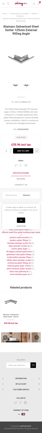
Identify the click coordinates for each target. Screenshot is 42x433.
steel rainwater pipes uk (20, 274)
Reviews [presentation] (21, 179)
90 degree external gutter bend (19, 252)
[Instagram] (25, 403)
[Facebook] (20, 403)
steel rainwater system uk (19, 246)
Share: (21, 161)
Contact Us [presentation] (21, 185)
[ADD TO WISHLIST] (36, 151)
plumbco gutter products (20, 237)
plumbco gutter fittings (19, 240)
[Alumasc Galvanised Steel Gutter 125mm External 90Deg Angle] (16, 85)
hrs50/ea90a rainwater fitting (19, 257)
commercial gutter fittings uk (19, 263)
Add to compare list (23, 102)
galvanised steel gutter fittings (19, 254)
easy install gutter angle (19, 229)
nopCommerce (25, 426)
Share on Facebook (20, 165)
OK (21, 220)
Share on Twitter (16, 165)
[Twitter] (16, 403)
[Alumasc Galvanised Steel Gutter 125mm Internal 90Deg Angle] (11, 302)
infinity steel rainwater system (19, 260)
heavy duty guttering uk (19, 271)
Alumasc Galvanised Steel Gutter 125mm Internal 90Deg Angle (11, 317)
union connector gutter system (19, 269)
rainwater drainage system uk (19, 243)
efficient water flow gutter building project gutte (21, 232)
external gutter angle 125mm (19, 266)
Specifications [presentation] (21, 173)
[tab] (21, 173)
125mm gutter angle (19, 249)
